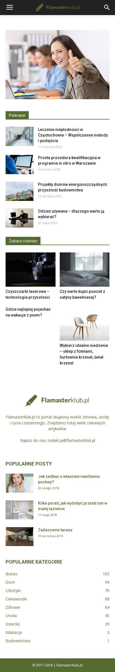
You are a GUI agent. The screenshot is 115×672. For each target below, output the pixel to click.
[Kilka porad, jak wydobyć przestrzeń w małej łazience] (19, 510)
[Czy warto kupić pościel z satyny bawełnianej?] (85, 269)
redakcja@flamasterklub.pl (71, 440)
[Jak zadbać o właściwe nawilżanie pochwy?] (19, 483)
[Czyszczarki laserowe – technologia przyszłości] (31, 269)
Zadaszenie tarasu (55, 530)
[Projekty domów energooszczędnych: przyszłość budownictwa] (19, 191)
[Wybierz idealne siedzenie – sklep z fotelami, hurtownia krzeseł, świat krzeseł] (85, 323)
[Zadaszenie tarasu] (19, 536)
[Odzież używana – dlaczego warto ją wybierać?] (19, 218)
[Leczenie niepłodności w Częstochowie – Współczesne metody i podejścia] (19, 136)
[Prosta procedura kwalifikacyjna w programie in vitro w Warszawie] (19, 164)
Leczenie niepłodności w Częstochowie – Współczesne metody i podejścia (73, 135)
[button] (107, 7)
